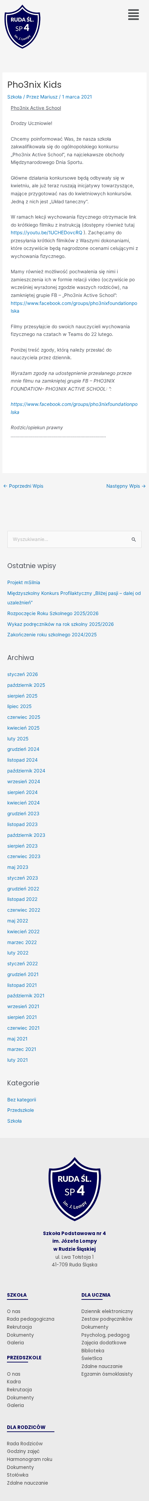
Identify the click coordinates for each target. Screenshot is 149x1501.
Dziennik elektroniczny (107, 1311)
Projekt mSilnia (23, 582)
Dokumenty (20, 1335)
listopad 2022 (22, 899)
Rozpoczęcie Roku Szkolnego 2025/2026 (53, 613)
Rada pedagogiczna (30, 1319)
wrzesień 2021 (23, 1006)
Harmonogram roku (29, 1459)
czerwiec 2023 (24, 856)
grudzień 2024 (23, 749)
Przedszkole (20, 1110)
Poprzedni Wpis (23, 486)
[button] (134, 14)
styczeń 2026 (22, 674)
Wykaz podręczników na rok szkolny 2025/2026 (60, 624)
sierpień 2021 (22, 1017)
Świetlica (91, 1358)
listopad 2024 (22, 760)
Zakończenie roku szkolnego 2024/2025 (52, 634)
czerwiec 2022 (23, 910)
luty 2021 (17, 1060)
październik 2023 (26, 835)
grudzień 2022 (23, 888)
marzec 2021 (21, 1049)
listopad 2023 (22, 824)
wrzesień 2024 (23, 781)
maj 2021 (17, 1039)
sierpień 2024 (22, 792)
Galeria (15, 1342)
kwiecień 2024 (23, 802)
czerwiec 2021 (23, 1028)
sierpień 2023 (22, 846)
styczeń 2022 (22, 963)
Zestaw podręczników (106, 1319)
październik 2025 (26, 685)
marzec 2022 (22, 942)
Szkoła (14, 97)
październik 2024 (26, 770)
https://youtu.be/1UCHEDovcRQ (46, 232)
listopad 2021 (22, 985)
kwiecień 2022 (23, 931)
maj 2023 (17, 867)
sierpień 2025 (22, 696)
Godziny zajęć (23, 1451)
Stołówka (17, 1475)
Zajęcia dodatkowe (103, 1342)
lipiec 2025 (19, 706)
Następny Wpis (126, 486)
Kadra (14, 1381)
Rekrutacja (19, 1327)
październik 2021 (25, 995)
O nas (13, 1311)
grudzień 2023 (23, 813)
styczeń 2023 (22, 878)
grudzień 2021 (22, 974)
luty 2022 (17, 953)
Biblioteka (92, 1350)
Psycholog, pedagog (105, 1335)
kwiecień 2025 (23, 728)
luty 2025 (17, 738)
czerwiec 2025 (23, 717)
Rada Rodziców (25, 1443)
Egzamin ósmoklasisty (107, 1374)
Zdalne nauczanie (102, 1366)
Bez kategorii (21, 1099)
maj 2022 (17, 921)
